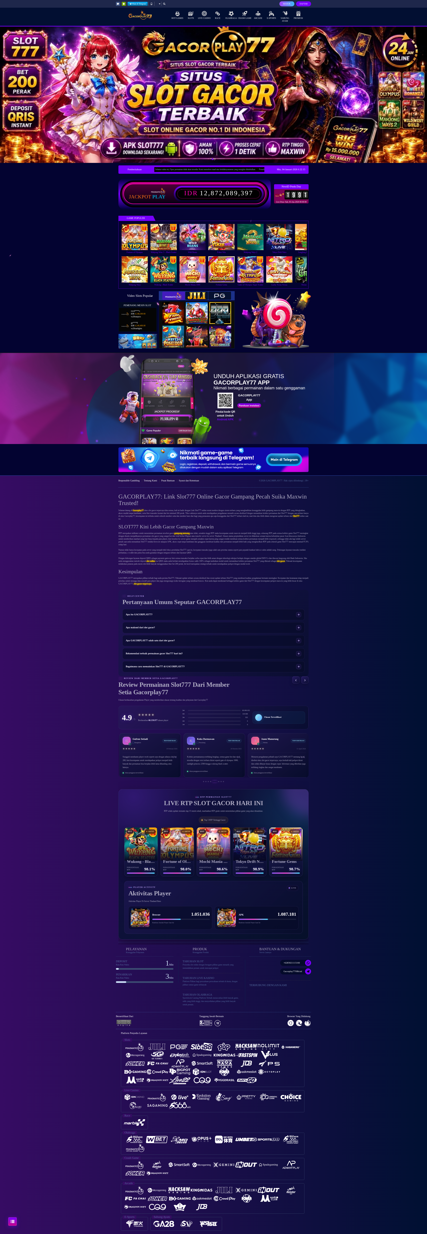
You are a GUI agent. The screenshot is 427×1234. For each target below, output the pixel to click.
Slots (191, 18)
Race (217, 18)
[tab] (173, 296)
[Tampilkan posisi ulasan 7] (217, 781)
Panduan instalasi (249, 405)
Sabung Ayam (285, 19)
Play (158, 196)
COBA (175, 309)
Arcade (258, 18)
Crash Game (244, 18)
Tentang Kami (150, 480)
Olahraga (231, 18)
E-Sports (271, 18)
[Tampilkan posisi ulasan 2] (205, 781)
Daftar (304, 4)
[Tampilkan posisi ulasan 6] (215, 781)
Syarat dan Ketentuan (189, 480)
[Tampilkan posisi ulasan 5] (213, 781)
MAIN (137, 237)
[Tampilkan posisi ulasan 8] (221, 781)
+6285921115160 (292, 963)
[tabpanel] (213, 95)
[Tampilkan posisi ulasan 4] (210, 781)
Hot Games (177, 18)
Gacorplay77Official (293, 971)
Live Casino (204, 18)
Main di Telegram (139, 4)
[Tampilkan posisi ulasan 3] (208, 781)
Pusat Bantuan (168, 480)
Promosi (298, 18)
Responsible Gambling (129, 480)
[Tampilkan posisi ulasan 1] (203, 781)
